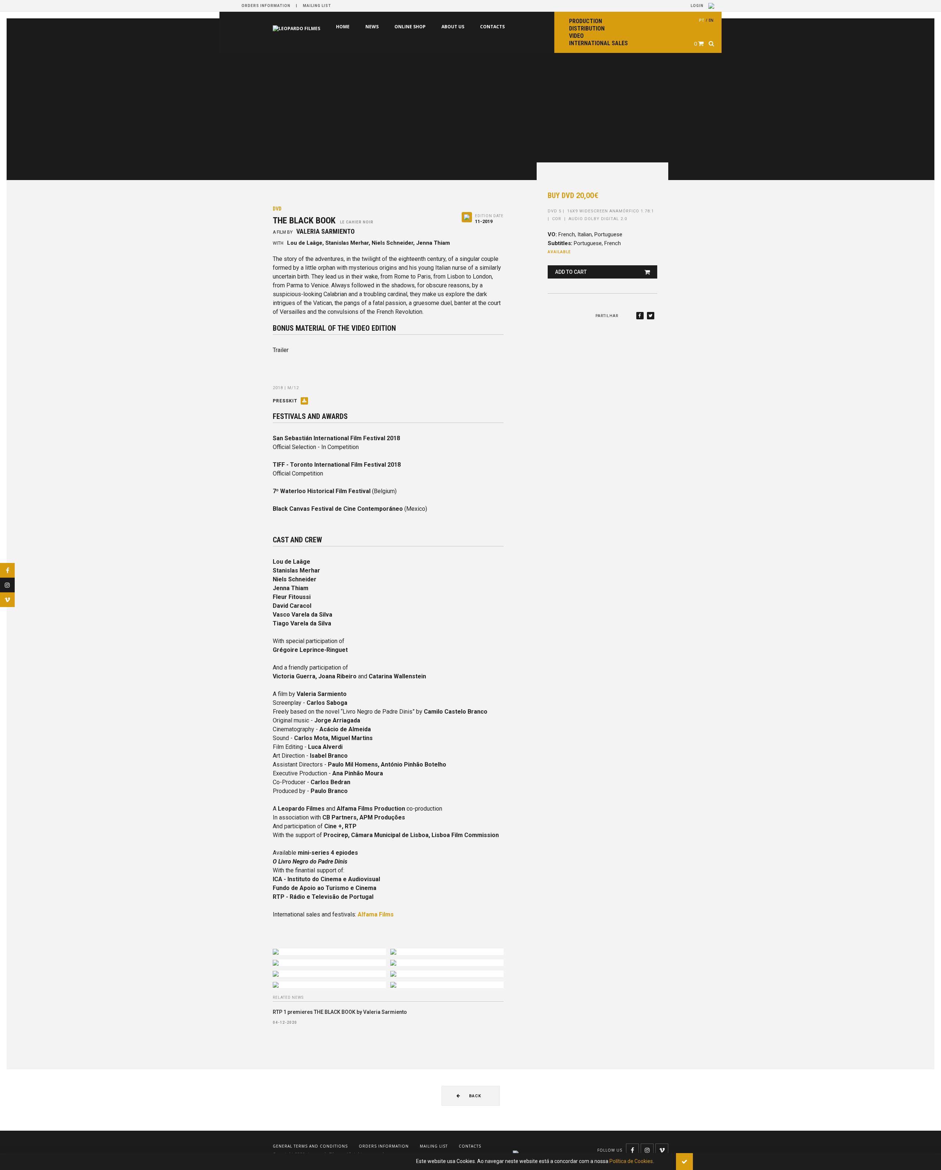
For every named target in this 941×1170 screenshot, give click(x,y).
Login (698, 6)
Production (585, 21)
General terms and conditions (310, 1146)
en (711, 20)
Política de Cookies (631, 1161)
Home (311, 27)
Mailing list (317, 6)
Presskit (286, 400)
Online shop (378, 27)
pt (701, 20)
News (340, 27)
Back (474, 1096)
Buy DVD (573, 195)
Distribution (587, 28)
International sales (598, 43)
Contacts (461, 27)
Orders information (265, 6)
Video (576, 35)
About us (421, 27)
